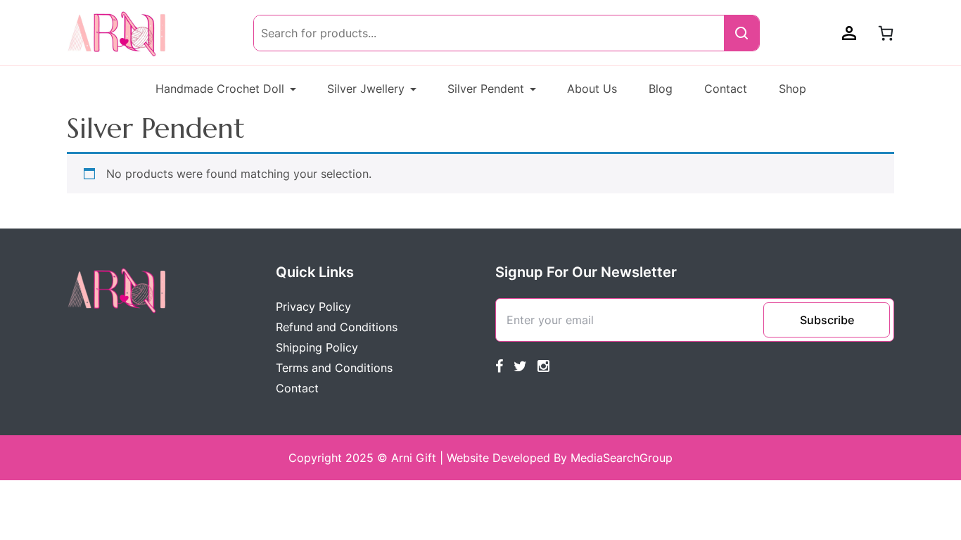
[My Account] (849, 33)
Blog (661, 89)
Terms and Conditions (334, 368)
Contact (725, 89)
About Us (592, 89)
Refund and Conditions (336, 327)
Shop (792, 89)
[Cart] (885, 33)
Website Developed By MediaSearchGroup (560, 458)
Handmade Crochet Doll (219, 89)
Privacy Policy (313, 307)
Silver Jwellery (366, 89)
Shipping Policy (317, 347)
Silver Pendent (485, 89)
